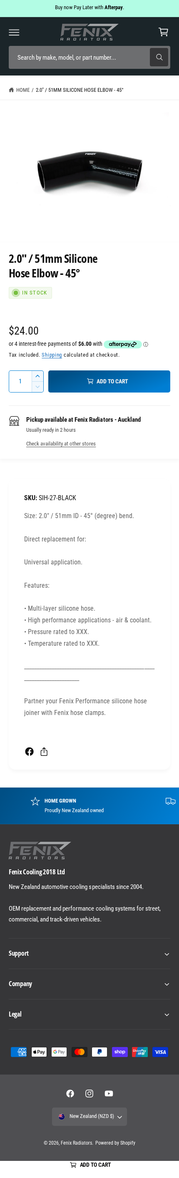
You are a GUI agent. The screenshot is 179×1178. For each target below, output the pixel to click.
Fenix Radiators (76, 1143)
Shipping (52, 355)
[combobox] (89, 57)
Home (23, 90)
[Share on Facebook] (29, 751)
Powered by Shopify (115, 1143)
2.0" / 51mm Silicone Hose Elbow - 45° (80, 90)
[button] (14, 32)
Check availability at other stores (61, 443)
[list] (89, 805)
